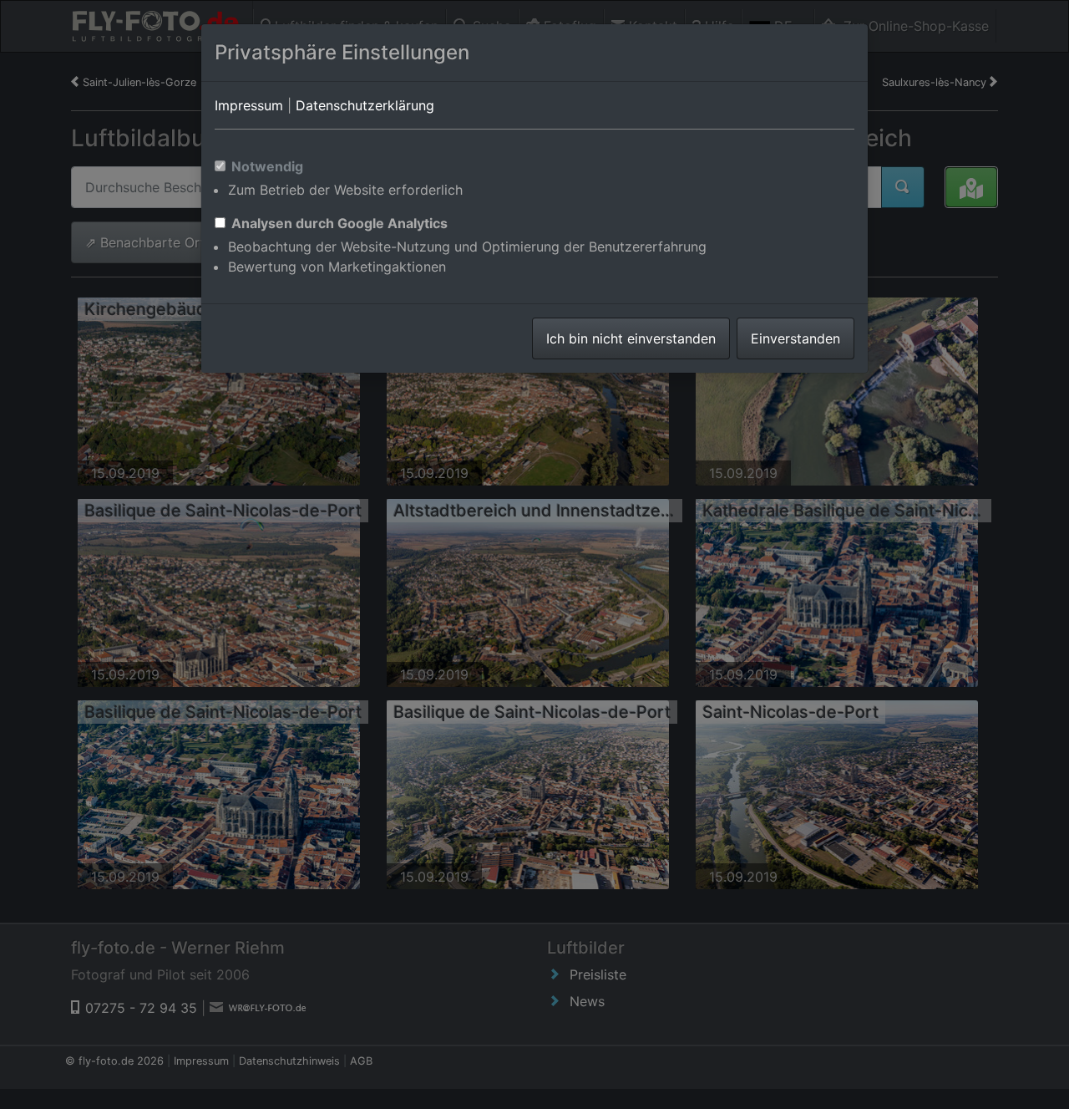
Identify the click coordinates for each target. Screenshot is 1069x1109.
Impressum (249, 105)
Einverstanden (795, 338)
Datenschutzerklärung (365, 105)
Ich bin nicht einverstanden (631, 338)
